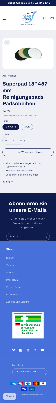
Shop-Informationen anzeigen (22, 175)
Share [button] (9, 182)
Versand (6, 115)
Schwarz (11, 127)
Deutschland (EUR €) (26, 372)
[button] (4, 18)
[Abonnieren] (46, 237)
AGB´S (10, 272)
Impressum (12, 280)
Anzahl (5, 134)
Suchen (10, 258)
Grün (27, 127)
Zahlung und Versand (18, 302)
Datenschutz (13, 294)
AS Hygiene (23, 394)
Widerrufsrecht (14, 287)
